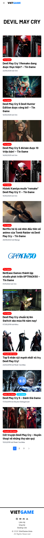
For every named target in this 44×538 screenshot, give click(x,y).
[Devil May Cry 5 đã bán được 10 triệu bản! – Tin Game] (22, 131)
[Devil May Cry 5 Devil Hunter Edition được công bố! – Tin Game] (22, 86)
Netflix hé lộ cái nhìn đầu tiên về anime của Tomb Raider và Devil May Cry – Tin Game (22, 232)
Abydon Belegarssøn (22, 402)
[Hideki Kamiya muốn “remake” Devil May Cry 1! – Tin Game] (22, 171)
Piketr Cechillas (20, 365)
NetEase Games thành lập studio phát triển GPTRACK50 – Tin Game (21, 276)
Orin (16, 71)
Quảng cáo (22, 528)
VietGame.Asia (25, 531)
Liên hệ (22, 522)
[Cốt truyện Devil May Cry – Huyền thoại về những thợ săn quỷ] (22, 417)
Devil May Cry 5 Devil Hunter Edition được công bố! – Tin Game (19, 107)
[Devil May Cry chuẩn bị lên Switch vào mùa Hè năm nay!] (22, 300)
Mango (17, 240)
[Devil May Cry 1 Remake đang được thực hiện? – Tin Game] (22, 46)
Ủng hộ (22, 525)
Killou (16, 324)
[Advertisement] (22, 477)
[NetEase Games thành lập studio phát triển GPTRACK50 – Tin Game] (22, 256)
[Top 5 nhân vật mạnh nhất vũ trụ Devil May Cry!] (22, 340)
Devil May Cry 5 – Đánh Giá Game (22, 398)
